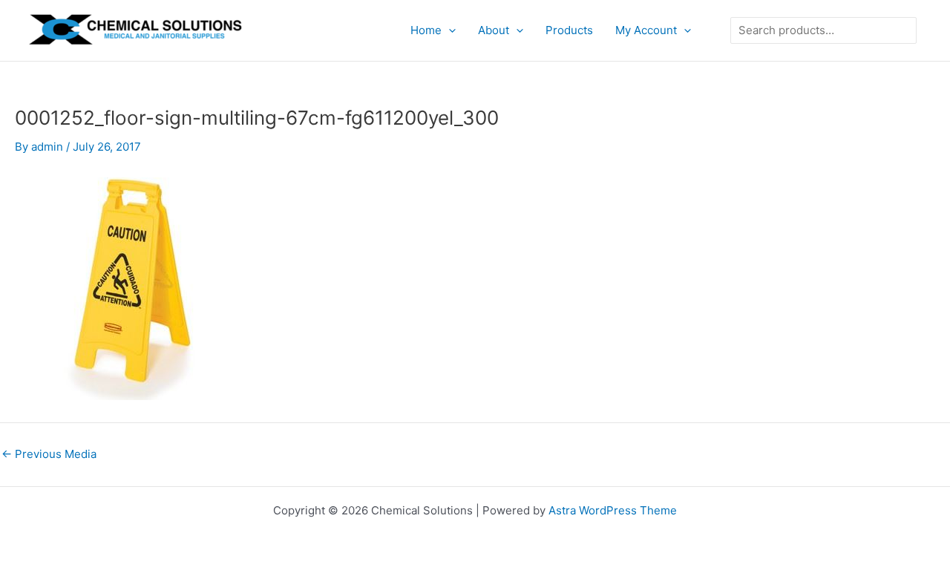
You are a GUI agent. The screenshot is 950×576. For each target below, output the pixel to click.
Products (569, 30)
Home (426, 30)
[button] (449, 30)
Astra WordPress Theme (612, 510)
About (493, 30)
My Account (646, 30)
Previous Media (48, 453)
